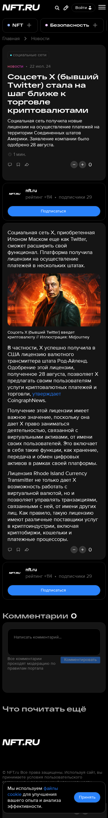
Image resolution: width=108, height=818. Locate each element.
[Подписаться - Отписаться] (29, 25)
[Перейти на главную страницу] (21, 7)
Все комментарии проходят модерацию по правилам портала (32, 663)
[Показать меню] (102, 7)
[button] (26, 164)
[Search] (57, 7)
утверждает (46, 393)
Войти (81, 7)
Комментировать (80, 659)
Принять (87, 797)
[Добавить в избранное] (18, 164)
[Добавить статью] (66, 7)
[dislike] (74, 164)
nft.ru (31, 191)
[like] (82, 164)
